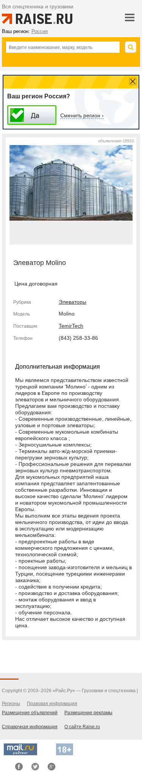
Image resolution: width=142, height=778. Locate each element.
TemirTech (71, 326)
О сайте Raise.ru (82, 726)
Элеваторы (72, 302)
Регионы (11, 703)
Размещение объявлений (30, 712)
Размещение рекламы (88, 712)
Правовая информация (52, 703)
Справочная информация (30, 726)
